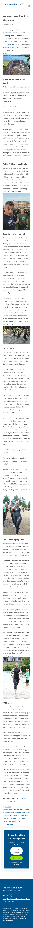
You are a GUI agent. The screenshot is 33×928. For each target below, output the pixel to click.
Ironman (8, 807)
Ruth (20, 4)
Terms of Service (15, 899)
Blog (8, 899)
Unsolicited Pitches (8, 901)
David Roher (15, 93)
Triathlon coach (8, 824)
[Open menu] (29, 5)
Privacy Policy (25, 899)
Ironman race (8, 33)
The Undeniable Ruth (16, 821)
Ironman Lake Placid (22, 812)
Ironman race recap (10, 815)
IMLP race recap (23, 810)
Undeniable (12, 4)
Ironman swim (23, 815)
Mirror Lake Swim (19, 818)
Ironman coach (8, 812)
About (4, 899)
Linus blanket (7, 818)
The (4, 4)
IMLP (14, 810)
